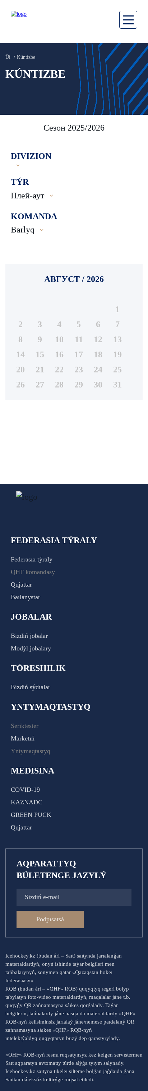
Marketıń (22, 738)
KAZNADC (26, 802)
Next (135, 127)
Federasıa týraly (31, 559)
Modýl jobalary (31, 648)
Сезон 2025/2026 (74, 127)
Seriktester (24, 725)
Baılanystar (25, 597)
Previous (14, 127)
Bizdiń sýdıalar (30, 687)
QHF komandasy (33, 571)
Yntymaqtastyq (30, 750)
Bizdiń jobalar (29, 635)
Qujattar (21, 584)
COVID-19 (25, 789)
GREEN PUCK (31, 814)
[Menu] (128, 20)
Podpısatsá (50, 919)
